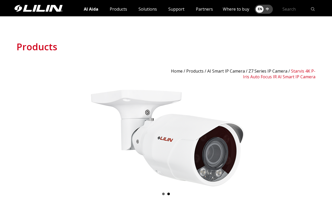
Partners (204, 9)
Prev (23, 135)
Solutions (148, 9)
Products (118, 9)
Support (176, 9)
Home (177, 71)
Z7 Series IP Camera (267, 71)
